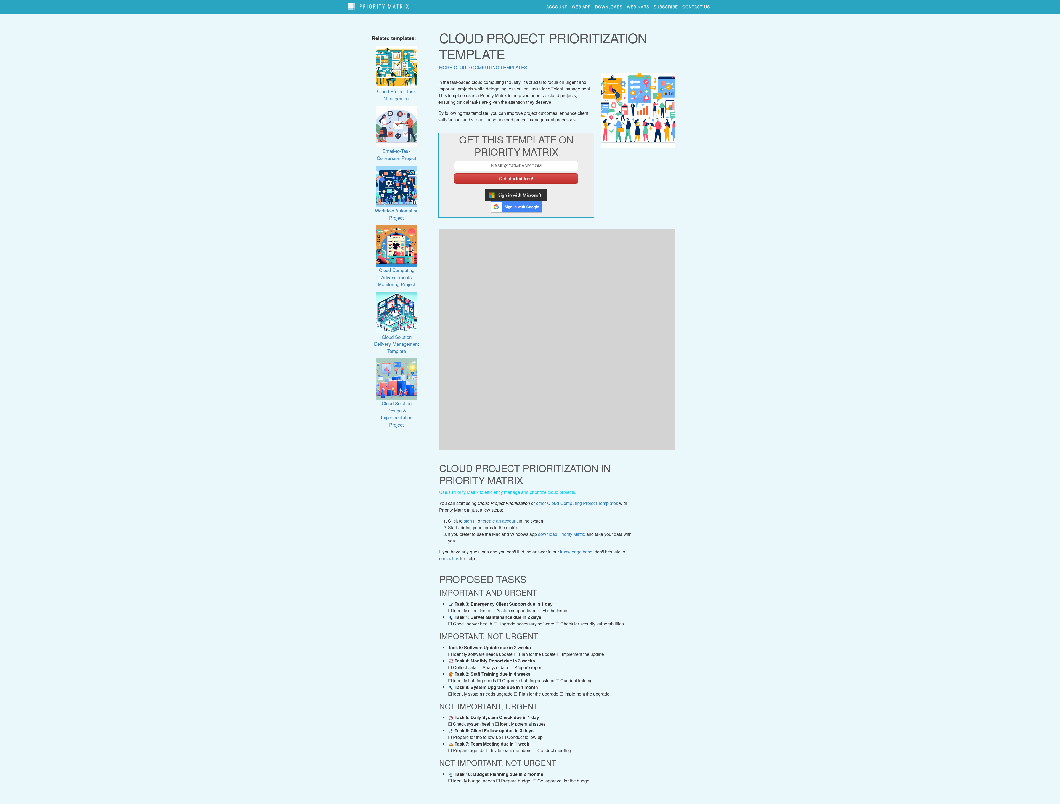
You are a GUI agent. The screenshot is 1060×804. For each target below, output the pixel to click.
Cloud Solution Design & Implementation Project (396, 414)
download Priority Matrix (561, 534)
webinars (638, 6)
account (556, 6)
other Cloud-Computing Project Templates (577, 503)
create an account (500, 521)
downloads (608, 6)
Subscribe (666, 6)
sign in (470, 521)
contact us (696, 6)
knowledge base (576, 552)
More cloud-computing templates (483, 67)
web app (581, 6)
